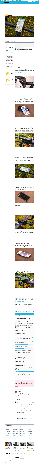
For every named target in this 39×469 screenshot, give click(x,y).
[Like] (32, 402)
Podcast (10, 458)
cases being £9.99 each (24, 98)
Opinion (10, 457)
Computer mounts (10, 15)
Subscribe (17, 386)
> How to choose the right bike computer (19, 301)
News (5, 457)
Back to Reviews (7, 14)
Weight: (7, 49)
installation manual (27, 158)
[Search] (0, 0)
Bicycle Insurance (11, 460)
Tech (5, 460)
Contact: (7, 50)
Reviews (6, 458)
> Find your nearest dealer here (18, 72)
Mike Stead (19, 391)
